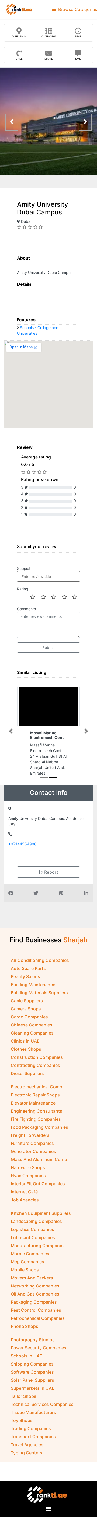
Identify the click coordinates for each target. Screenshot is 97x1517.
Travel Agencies (27, 1444)
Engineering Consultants (36, 1111)
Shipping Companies (32, 1364)
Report (50, 872)
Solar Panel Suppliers (32, 1380)
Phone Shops (24, 1326)
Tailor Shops (23, 1396)
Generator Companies (33, 1151)
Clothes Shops (26, 1049)
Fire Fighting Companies (36, 1119)
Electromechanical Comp (36, 1086)
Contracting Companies (35, 1065)
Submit (48, 647)
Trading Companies (31, 1428)
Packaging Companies (34, 1302)
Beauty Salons (25, 976)
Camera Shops (26, 1008)
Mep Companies (27, 1261)
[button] (11, 731)
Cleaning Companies (32, 1033)
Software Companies (32, 1372)
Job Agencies (25, 1199)
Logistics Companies (32, 1229)
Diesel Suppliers (27, 1073)
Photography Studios (33, 1339)
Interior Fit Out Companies (38, 1183)
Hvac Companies (28, 1175)
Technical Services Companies (42, 1404)
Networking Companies (35, 1286)
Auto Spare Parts (28, 968)
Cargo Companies (29, 1016)
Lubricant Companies (33, 1237)
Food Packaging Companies (39, 1127)
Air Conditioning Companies (40, 960)
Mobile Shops (25, 1269)
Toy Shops (22, 1420)
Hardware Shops (28, 1167)
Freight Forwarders (30, 1135)
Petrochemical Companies (38, 1318)
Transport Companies (33, 1436)
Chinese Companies (31, 1025)
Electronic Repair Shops (35, 1095)
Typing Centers (26, 1452)
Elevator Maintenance (33, 1103)
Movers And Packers (32, 1277)
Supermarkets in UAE (32, 1388)
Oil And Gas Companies (35, 1294)
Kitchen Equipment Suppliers (41, 1213)
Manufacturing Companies (38, 1245)
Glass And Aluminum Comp (39, 1159)
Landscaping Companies (36, 1221)
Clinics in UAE (25, 1041)
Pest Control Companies (36, 1310)
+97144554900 (22, 844)
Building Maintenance (33, 984)
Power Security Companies (38, 1347)
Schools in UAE (26, 1356)
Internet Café (24, 1191)
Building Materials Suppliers (39, 992)
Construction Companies (37, 1057)
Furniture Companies (32, 1143)
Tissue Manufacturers (33, 1412)
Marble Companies (30, 1253)
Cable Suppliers (27, 1000)
